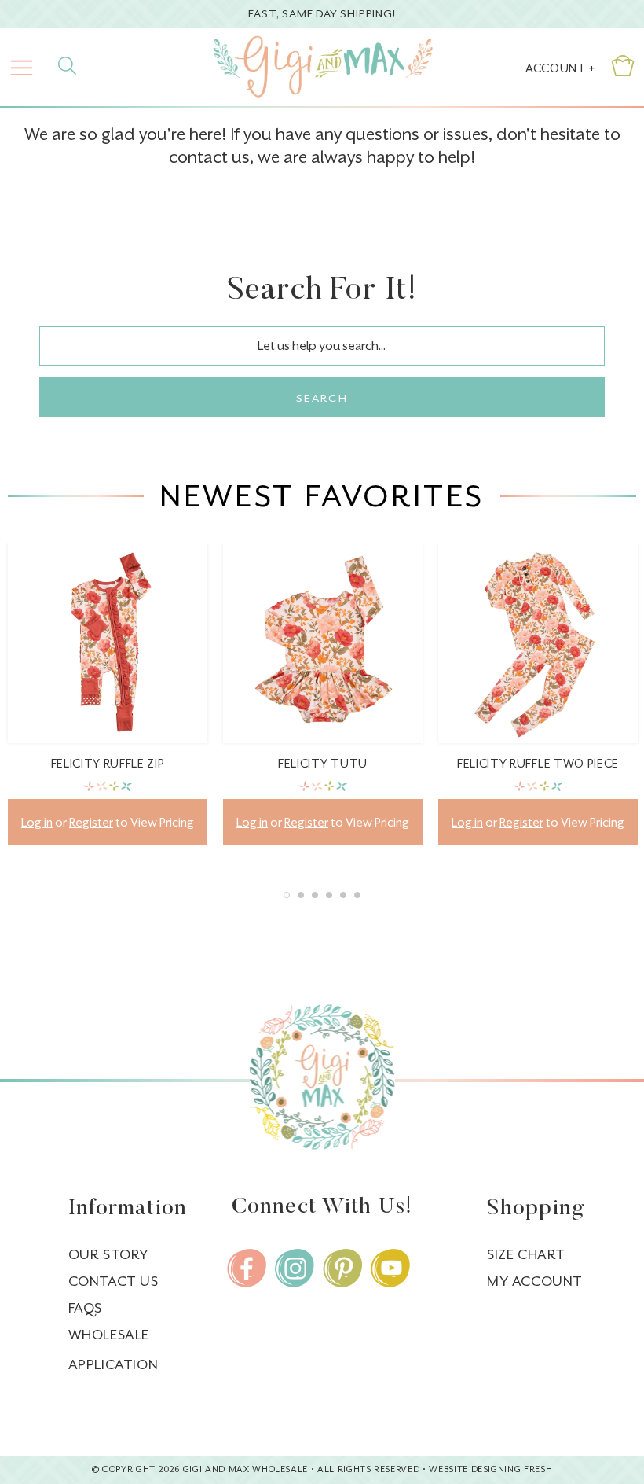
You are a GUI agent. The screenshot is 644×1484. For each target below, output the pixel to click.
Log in (37, 822)
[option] (107, 706)
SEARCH (322, 398)
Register (91, 822)
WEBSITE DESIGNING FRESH (490, 1469)
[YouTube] (390, 1268)
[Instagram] (294, 1268)
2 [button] (301, 895)
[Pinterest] (342, 1268)
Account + (560, 68)
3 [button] (315, 895)
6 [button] (357, 895)
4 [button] (329, 895)
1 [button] (287, 895)
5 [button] (343, 895)
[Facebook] (246, 1268)
